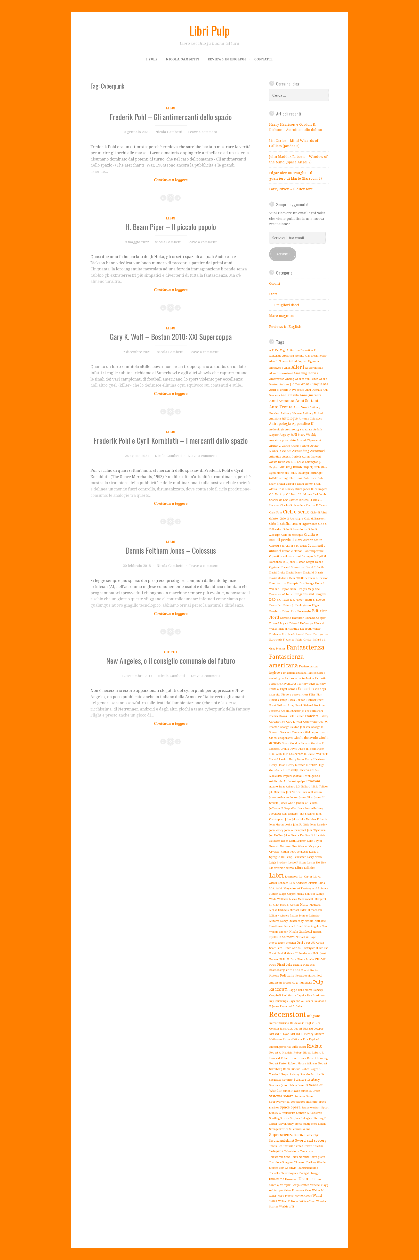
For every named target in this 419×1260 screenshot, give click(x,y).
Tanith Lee (275, 1146)
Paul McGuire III (287, 953)
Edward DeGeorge (301, 623)
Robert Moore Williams (302, 1063)
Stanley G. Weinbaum (282, 1113)
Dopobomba (289, 589)
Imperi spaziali (292, 776)
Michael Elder (298, 910)
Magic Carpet (287, 893)
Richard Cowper (313, 1028)
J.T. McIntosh (277, 792)
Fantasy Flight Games (283, 689)
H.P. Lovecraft (293, 754)
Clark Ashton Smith (308, 540)
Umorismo (276, 1179)
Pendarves (305, 953)
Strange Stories (278, 1129)
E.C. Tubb (283, 599)
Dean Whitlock (298, 578)
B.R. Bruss (297, 462)
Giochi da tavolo (306, 737)
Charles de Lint (278, 500)
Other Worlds (291, 948)
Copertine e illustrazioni (285, 556)
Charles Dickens (298, 500)
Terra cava (307, 1151)
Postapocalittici (305, 975)
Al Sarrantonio (314, 367)
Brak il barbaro (286, 483)
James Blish (306, 797)
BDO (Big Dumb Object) (296, 467)
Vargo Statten (300, 1185)
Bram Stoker (305, 483)
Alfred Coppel (297, 361)
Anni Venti (301, 407)
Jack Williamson (312, 792)
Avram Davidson (279, 462)
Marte (304, 904)
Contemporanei (314, 551)
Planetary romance (284, 970)
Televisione (291, 1151)
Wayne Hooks (303, 1195)
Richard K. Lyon (279, 1034)
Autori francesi (311, 456)
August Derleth (291, 456)
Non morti (287, 937)
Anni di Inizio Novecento (286, 389)
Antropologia (280, 423)
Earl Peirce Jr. (285, 605)
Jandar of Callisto (307, 803)
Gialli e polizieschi (316, 732)
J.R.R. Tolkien (319, 786)
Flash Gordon (296, 700)
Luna (321, 883)
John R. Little (301, 824)
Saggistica (275, 1079)
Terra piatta (317, 1157)
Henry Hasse (277, 765)
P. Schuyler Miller (312, 948)
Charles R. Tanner (317, 505)
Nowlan (291, 942)
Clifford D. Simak (296, 545)
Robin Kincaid (291, 1069)
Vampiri (285, 1185)
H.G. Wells (275, 754)
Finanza (274, 700)
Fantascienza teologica (299, 678)
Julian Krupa (291, 835)
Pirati (272, 964)
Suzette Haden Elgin (306, 1135)
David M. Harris (313, 572)
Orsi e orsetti (306, 942)
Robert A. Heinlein (280, 1052)
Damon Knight (305, 562)
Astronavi (317, 451)
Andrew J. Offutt (289, 384)
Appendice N (303, 423)
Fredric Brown (278, 716)
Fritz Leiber (296, 716)
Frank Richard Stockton (310, 705)
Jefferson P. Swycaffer (283, 808)
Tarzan (298, 1146)
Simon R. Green (310, 1090)
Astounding (300, 451)
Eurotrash (275, 639)
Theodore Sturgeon (281, 1162)
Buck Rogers (319, 489)
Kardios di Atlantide (312, 835)
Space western (311, 1107)
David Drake (277, 572)
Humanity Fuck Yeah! (298, 770)
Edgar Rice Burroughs (296, 611)
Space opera (290, 1107)
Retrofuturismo (279, 1023)
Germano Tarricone (292, 732)
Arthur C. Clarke (279, 445)
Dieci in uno (277, 583)
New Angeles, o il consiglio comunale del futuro (170, 660)
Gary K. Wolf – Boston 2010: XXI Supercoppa (171, 336)
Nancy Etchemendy (292, 921)
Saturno (287, 1079)
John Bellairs (290, 813)
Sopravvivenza (279, 1101)
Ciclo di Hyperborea (304, 524)
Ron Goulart (308, 1074)
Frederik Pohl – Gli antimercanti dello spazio (171, 116)
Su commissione (300, 1129)
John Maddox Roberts (313, 819)
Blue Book (295, 478)
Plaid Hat (309, 964)
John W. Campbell (295, 830)
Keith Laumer (297, 840)
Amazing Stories (306, 373)
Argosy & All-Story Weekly (298, 435)
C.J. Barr (291, 494)
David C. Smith (315, 567)
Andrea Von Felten (306, 379)
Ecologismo (303, 605)
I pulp (152, 59)
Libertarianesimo (281, 868)
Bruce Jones (302, 489)
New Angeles (312, 926)
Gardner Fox (277, 721)
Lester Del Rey (316, 862)
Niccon (283, 931)
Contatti (263, 59)
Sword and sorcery (311, 1140)
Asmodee (285, 451)
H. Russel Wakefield (316, 754)
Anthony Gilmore (291, 413)
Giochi (170, 652)
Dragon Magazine (309, 589)
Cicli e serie (296, 511)
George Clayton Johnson (295, 727)
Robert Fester (278, 1063)
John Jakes (291, 819)
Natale (309, 921)
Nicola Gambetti (183, 59)
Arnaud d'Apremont (309, 440)
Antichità (275, 418)
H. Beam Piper (315, 748)
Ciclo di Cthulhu (279, 524)
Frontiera (312, 716)
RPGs (320, 1074)
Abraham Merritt (293, 355)
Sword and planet (281, 1140)
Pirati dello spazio (289, 964)
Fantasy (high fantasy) (312, 683)
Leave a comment (202, 132)
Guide (301, 748)
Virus (308, 1190)
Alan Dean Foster (316, 355)
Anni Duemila (313, 389)
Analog (289, 379)
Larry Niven (314, 857)
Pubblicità (305, 982)
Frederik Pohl (314, 710)
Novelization (277, 942)
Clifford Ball (276, 545)
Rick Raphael (311, 1039)
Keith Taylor (314, 840)
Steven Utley (286, 1123)
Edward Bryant (278, 623)
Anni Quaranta (310, 395)
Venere (315, 1185)
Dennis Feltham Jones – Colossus (171, 550)
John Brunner (306, 813)
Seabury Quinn (279, 1085)
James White (287, 803)
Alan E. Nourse (278, 361)
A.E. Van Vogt (277, 350)
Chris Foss (275, 512)
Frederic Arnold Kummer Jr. (286, 710)
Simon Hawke (291, 1090)
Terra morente (300, 1157)
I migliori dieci (286, 305)
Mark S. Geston (289, 904)
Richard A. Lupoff (291, 1028)
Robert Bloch (302, 1052)
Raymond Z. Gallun (291, 1006)
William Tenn (307, 1201)
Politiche (287, 975)
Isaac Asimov (287, 786)
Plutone (274, 975)
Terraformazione (279, 1157)
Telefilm (318, 1146)
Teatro (308, 1146)
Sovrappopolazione (304, 1101)
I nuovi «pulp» (296, 781)
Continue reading (170, 168)
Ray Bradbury (316, 995)
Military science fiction (283, 915)
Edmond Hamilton (292, 617)
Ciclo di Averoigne (291, 518)
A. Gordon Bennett (298, 350)
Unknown (291, 1179)
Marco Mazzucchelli (301, 899)
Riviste (314, 1045)
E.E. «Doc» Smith (301, 599)
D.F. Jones (289, 562)
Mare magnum (281, 315)
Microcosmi (314, 910)
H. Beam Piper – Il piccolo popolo (170, 226)
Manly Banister (306, 893)
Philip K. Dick (287, 959)
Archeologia (276, 429)
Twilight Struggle (309, 1173)
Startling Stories (279, 1118)
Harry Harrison (315, 759)
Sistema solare (281, 1096)
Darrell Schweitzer (293, 567)
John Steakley (318, 824)
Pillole (320, 958)
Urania (305, 1178)
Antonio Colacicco (310, 418)
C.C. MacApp (277, 494)
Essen (308, 634)
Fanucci (304, 688)
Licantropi (291, 876)
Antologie (290, 418)
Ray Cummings (278, 1001)
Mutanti (274, 921)
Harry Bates (296, 759)
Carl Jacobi (320, 494)
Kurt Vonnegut (299, 851)
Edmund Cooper (315, 617)
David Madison (278, 578)
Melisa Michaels (279, 910)
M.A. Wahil (275, 888)
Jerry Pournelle (307, 808)
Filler (312, 694)
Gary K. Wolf (294, 721)
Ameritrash (276, 379)
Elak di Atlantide (288, 628)
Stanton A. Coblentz (309, 1113)
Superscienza (281, 1134)
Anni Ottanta (290, 395)
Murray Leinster (309, 915)
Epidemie (275, 634)
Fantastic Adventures (282, 683)
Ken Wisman (299, 846)
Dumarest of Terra (280, 594)
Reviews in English (227, 59)
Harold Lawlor (278, 759)
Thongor (299, 1162)
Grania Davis (289, 748)
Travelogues (290, 1173)
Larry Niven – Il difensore (291, 189)
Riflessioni (299, 1046)
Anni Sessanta (281, 400)
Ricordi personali (280, 1046)
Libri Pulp (209, 30)
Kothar (285, 851)
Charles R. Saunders (292, 505)
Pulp (318, 982)
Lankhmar (299, 857)
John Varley (276, 830)
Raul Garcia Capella (294, 995)
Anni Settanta (308, 400)
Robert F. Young (317, 1058)
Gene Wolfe (310, 721)
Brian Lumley (286, 489)
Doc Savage (306, 583)
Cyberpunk (309, 556)
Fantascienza (305, 647)
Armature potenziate (282, 440)
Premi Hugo (290, 982)
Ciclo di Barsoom (315, 518)
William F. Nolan (288, 1201)
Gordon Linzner (300, 743)
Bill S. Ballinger (299, 472)
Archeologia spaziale (298, 429)
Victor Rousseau (294, 1190)
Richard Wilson (292, 1039)
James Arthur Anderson (283, 797)
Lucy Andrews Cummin (303, 883)
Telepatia (276, 1151)
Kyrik (312, 851)
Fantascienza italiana (293, 672)
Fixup (283, 700)
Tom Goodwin (287, 1167)
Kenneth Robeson (280, 846)
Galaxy (324, 716)
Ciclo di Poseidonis (294, 529)
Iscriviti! (282, 254)
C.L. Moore (305, 494)
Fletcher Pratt (314, 700)
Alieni (297, 367)
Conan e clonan (292, 551)
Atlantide (275, 456)
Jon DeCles (276, 835)
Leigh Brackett (278, 862)
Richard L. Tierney (301, 1034)
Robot (305, 1069)
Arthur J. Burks (300, 445)
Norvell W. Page (306, 937)
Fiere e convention (294, 694)
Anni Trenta (280, 407)
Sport (325, 1107)
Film (319, 694)
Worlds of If (286, 1206)
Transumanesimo (307, 1167)
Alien (287, 367)
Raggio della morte (300, 990)
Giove (285, 743)
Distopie (292, 583)
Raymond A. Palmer (301, 1001)
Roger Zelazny (290, 1074)
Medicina (315, 904)
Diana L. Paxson (318, 578)
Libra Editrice (305, 867)
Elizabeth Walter (310, 628)
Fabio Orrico (303, 639)
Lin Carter (305, 876)
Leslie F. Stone (297, 862)
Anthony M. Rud (313, 413)
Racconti (278, 989)
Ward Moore (285, 1195)
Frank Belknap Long (281, 705)
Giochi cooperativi (281, 738)
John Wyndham (316, 830)
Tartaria (288, 1146)
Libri (171, 108)
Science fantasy (307, 1079)
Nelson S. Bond (293, 926)
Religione (314, 1016)
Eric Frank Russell (293, 634)
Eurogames (320, 634)
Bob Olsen (309, 478)
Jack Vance (293, 792)
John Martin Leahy (280, 824)
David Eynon (294, 572)
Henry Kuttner (295, 765)
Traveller (275, 1173)
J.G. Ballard (303, 786)
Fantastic (320, 678)
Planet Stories (309, 970)
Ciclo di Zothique (292, 534)
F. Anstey (288, 639)
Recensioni (287, 1014)
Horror (311, 765)
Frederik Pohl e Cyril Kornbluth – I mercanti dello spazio (171, 440)
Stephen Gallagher (301, 1118)
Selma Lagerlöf (299, 1085)
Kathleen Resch (278, 840)
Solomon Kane (304, 1096)
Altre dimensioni (281, 373)
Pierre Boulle (305, 959)
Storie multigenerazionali (310, 1123)
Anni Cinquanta (314, 384)
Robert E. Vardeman (293, 1058)
